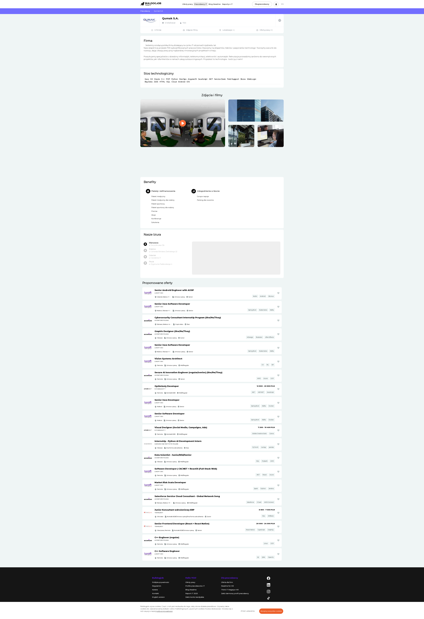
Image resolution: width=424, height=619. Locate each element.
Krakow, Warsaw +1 (163, 310)
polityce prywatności (164, 611)
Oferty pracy (187, 4)
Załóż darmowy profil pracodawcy (235, 593)
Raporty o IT (227, 4)
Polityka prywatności (160, 582)
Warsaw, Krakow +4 (163, 324)
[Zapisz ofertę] (278, 293)
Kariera (155, 590)
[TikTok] (268, 598)
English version (158, 597)
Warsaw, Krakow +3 (163, 503)
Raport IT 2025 (191, 593)
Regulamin (156, 586)
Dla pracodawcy (262, 4)
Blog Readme (215, 4)
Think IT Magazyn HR (230, 590)
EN (282, 4)
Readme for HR (227, 586)
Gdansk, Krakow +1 (163, 297)
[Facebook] (268, 578)
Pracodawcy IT (200, 4)
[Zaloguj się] (276, 4)
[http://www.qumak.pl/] (279, 20)
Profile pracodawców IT (195, 586)
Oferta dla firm (227, 582)
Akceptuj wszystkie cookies (271, 611)
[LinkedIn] (268, 584)
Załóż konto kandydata (194, 597)
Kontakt (155, 593)
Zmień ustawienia (248, 611)
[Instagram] (268, 591)
